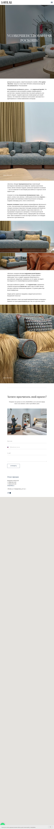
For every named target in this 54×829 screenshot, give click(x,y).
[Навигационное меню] (52, 2)
